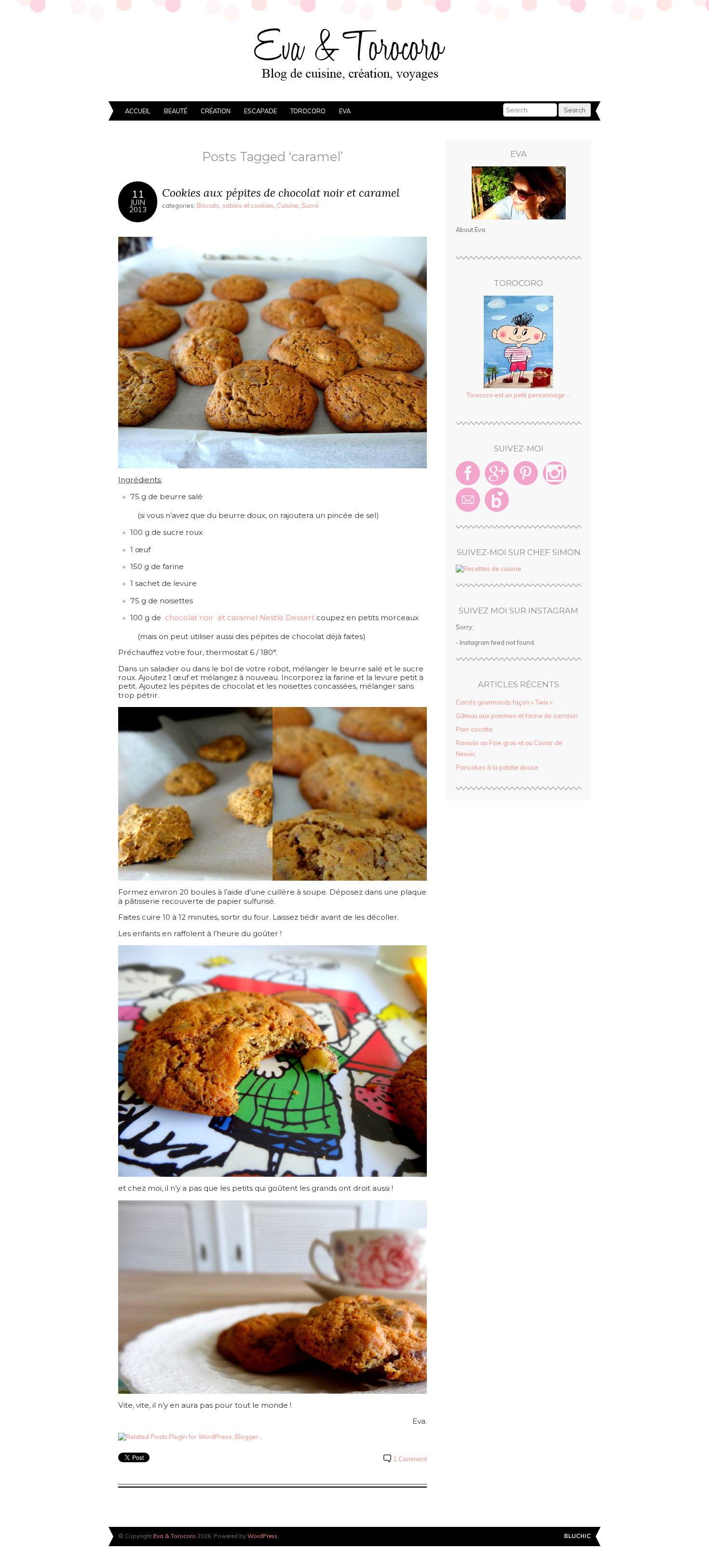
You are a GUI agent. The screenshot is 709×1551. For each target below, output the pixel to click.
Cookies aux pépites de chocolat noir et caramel (281, 193)
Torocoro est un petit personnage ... (518, 395)
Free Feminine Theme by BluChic (577, 1536)
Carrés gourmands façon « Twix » (504, 702)
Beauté (175, 111)
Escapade (260, 111)
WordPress (262, 1535)
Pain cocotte (474, 729)
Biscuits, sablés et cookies (235, 205)
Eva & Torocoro (354, 53)
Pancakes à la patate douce (497, 767)
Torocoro (308, 111)
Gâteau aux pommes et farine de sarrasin (517, 716)
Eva (345, 111)
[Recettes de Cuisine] (488, 568)
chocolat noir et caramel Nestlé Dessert (239, 617)
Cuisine (288, 205)
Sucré (310, 205)
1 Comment (410, 1459)
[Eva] (518, 192)
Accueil (137, 111)
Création (216, 111)
